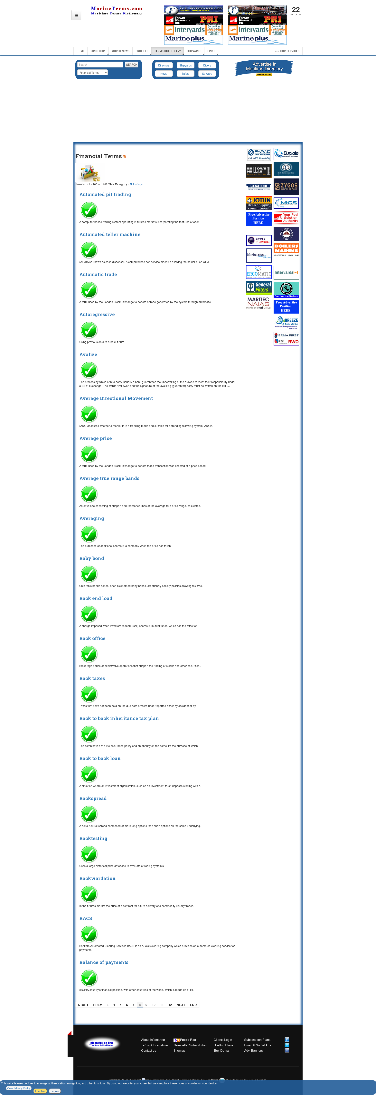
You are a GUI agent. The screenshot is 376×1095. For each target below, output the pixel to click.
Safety (185, 73)
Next (181, 1004)
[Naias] (259, 303)
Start (83, 1004)
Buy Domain (222, 1050)
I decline (40, 1091)
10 (153, 1004)
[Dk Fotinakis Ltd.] (286, 169)
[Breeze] (286, 322)
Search (131, 64)
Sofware (207, 73)
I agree (55, 1091)
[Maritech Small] (259, 187)
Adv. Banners (253, 1050)
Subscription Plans (257, 1039)
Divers (207, 65)
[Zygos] (286, 186)
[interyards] (257, 30)
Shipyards (193, 51)
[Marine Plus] (257, 39)
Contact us (148, 1050)
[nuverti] (286, 234)
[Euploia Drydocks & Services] (286, 154)
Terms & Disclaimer (154, 1045)
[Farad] (259, 155)
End (193, 1004)
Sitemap (179, 1050)
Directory (98, 51)
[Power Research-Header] (193, 20)
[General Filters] (259, 288)
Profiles (142, 51)
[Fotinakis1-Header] (257, 10)
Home (80, 51)
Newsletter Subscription (190, 1045)
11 (162, 1004)
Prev (97, 1004)
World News (120, 51)
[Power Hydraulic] (259, 240)
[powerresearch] (257, 20)
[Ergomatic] (259, 272)
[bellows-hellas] (259, 171)
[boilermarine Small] (286, 250)
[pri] (286, 218)
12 (170, 1004)
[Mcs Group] (286, 203)
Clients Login (223, 1039)
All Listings (136, 184)
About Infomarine (153, 1039)
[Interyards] (286, 273)
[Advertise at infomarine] (259, 219)
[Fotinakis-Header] (193, 10)
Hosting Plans (223, 1045)
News (163, 73)
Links (211, 51)
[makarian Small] (286, 290)
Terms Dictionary (167, 51)
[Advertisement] (188, 112)
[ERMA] (286, 338)
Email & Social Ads (257, 1045)
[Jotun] (259, 203)
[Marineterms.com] (106, 1043)
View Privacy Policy (19, 1088)
